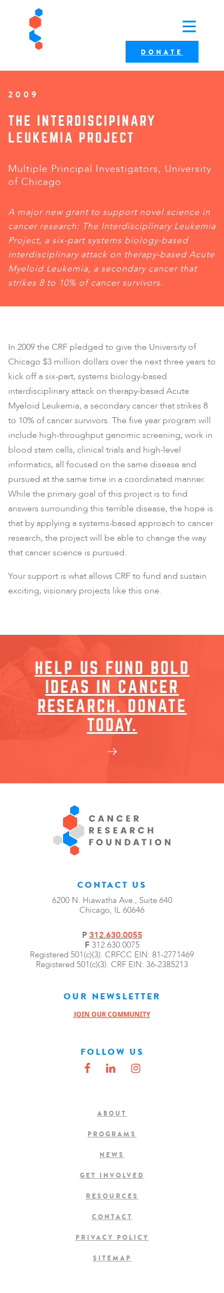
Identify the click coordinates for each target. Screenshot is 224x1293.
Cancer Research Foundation (70, 29)
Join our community (112, 1014)
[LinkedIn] (110, 1068)
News (112, 1155)
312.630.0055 (115, 935)
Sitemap (112, 1258)
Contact (112, 1217)
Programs (112, 1134)
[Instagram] (135, 1068)
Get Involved (112, 1175)
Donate (162, 52)
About (112, 1113)
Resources (112, 1196)
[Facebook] (87, 1068)
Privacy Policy (112, 1237)
